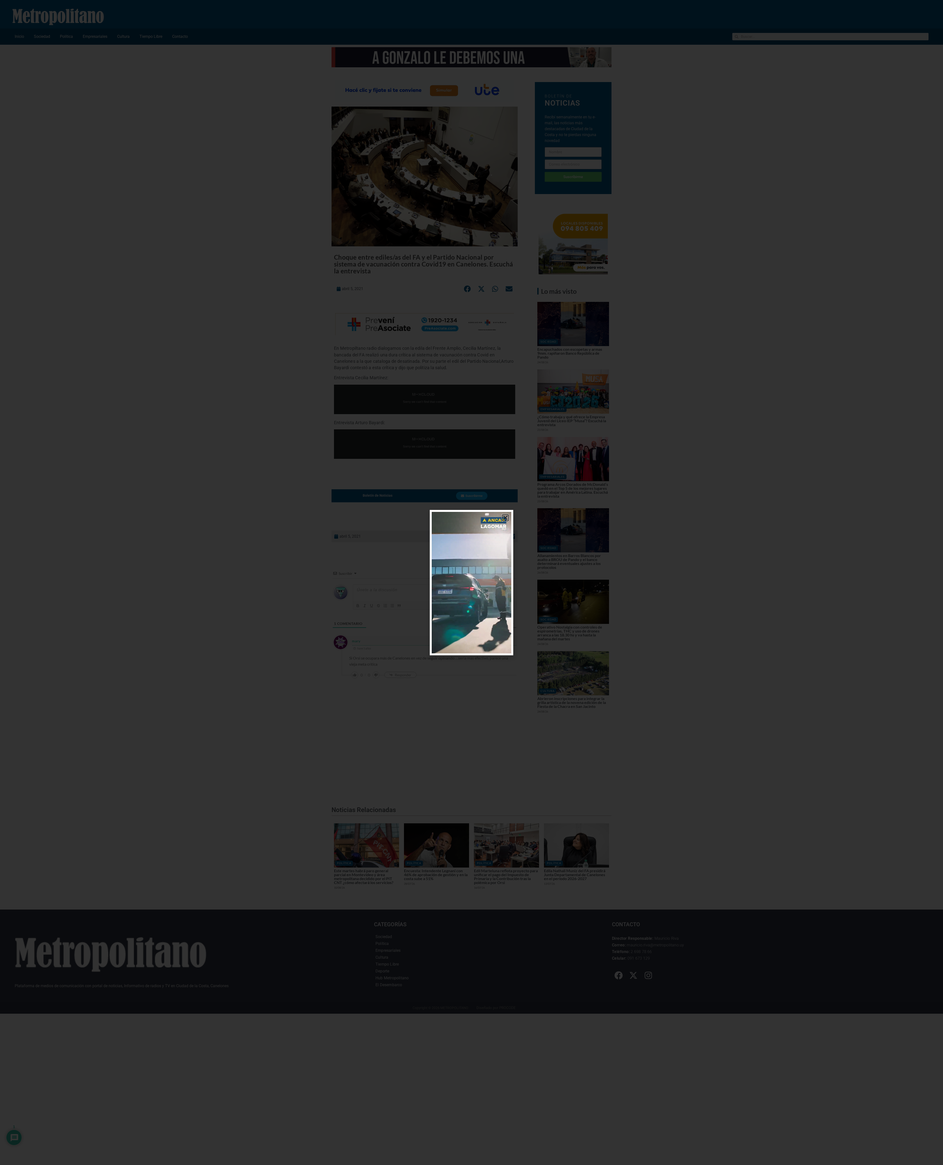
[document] (471, 582)
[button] (505, 518)
